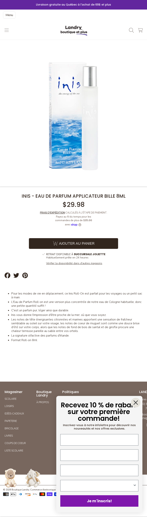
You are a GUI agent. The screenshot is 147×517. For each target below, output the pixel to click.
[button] (6, 30)
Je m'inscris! (99, 501)
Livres (9, 436)
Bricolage (12, 428)
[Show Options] (135, 485)
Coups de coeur (15, 443)
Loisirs (9, 406)
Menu (9, 15)
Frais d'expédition (52, 212)
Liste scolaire (14, 450)
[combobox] (98, 485)
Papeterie (11, 421)
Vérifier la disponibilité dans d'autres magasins (74, 263)
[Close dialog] (135, 402)
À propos (42, 402)
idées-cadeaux (14, 413)
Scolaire (10, 399)
